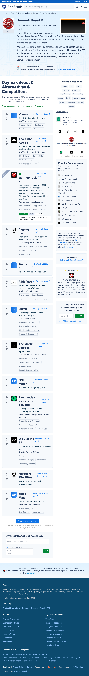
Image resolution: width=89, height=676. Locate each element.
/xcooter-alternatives (13, 112)
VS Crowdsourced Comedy (68, 191)
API (48, 608)
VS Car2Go (67, 200)
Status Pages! (8, 630)
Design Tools (38, 654)
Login (85, 1)
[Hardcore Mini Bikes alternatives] (14, 474)
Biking (64, 86)
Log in (8, 547)
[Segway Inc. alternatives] (14, 230)
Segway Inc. (27, 53)
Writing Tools (76, 657)
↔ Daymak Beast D (41, 114)
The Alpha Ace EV (76, 50)
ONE (14, 381)
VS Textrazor (67, 186)
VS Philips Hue (68, 215)
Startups (30, 1)
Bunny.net (52, 667)
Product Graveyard (53, 634)
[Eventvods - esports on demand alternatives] (14, 398)
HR (68, 657)
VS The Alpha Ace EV (71, 204)
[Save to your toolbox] (8, 31)
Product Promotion (11, 608)
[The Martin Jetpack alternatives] (14, 345)
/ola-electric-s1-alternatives (16, 436)
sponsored (30, 573)
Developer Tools (23, 654)
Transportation (79, 98)
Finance (42, 661)
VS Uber (65, 208)
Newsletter (7, 641)
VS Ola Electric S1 (69, 222)
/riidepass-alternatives (13, 279)
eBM (14, 495)
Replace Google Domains (56, 641)
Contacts (25, 608)
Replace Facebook (53, 623)
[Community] (81, 6)
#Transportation (9, 106)
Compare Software (11, 623)
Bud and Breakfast (47, 56)
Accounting (47, 657)
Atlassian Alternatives (54, 630)
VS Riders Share (69, 197)
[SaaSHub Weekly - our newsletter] (77, 6)
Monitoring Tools (29, 661)
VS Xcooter (67, 175)
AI (4, 654)
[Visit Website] (45, 141)
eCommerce (59, 657)
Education (52, 661)
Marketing (36, 657)
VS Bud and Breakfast (71, 179)
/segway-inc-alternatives (14, 226)
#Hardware (39, 106)
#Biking (29, 106)
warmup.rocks (70, 280)
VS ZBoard (66, 219)
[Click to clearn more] (44, 570)
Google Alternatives (53, 626)
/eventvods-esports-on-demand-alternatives (23, 395)
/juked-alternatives (12, 306)
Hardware (66, 90)
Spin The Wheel (77, 667)
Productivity (76, 90)
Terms (29, 667)
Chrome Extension (11, 626)
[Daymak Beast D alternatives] (8, 23)
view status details (66, 69)
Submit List (7, 637)
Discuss (34, 608)
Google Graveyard (53, 637)
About (42, 608)
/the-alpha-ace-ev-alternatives (17, 136)
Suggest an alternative (27, 521)
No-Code (10, 654)
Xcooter (62, 50)
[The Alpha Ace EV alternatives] (14, 140)
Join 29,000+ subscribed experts (71, 321)
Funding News (9, 634)
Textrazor (62, 56)
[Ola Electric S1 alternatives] (14, 440)
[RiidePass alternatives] (14, 282)
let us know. (68, 247)
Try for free (23, 214)
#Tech (21, 106)
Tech (68, 98)
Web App (71, 106)
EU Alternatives (52, 645)
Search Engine (65, 94)
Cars (71, 86)
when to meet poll (20, 671)
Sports (60, 98)
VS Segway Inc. (68, 183)
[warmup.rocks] (14, 175)
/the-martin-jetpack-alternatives (17, 341)
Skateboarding (78, 94)
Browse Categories (11, 619)
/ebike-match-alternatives (15, 491)
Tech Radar (50, 619)
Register (78, 1)
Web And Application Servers (71, 103)
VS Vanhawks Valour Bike (73, 211)
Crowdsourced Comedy (28, 60)
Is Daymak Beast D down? (71, 260)
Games (78, 86)
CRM (5, 657)
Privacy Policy (18, 667)
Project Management (12, 661)
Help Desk (13, 657)
